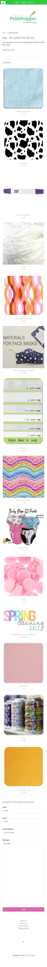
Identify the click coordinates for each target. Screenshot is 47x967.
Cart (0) (30, 2)
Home (4, 33)
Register (24, 2)
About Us (23, 921)
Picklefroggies (30, 955)
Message (6, 840)
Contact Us (23, 923)
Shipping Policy (23, 928)
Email (5, 818)
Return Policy (23, 926)
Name (5, 807)
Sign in (17, 2)
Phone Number (8, 829)
